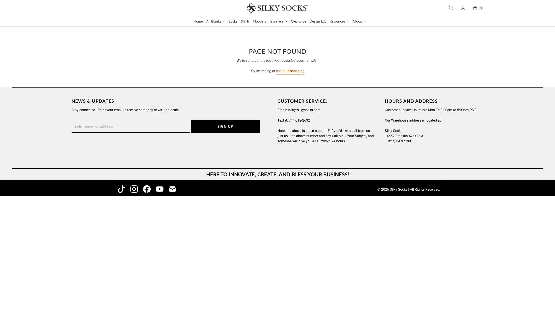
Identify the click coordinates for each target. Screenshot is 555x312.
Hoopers (259, 21)
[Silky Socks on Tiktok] (121, 189)
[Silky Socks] (277, 8)
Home (198, 21)
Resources (337, 21)
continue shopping (290, 71)
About (357, 21)
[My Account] (463, 8)
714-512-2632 (299, 120)
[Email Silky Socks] (172, 189)
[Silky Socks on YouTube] (159, 189)
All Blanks (213, 21)
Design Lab (318, 21)
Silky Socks (398, 189)
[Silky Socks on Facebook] (146, 189)
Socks (233, 21)
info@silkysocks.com (304, 110)
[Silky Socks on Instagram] (134, 189)
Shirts (245, 21)
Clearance (298, 21)
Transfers (277, 21)
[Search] (451, 8)
